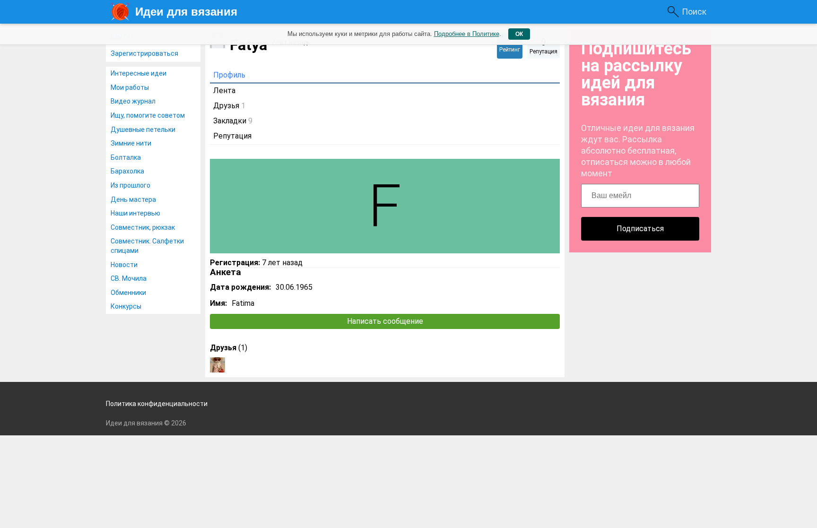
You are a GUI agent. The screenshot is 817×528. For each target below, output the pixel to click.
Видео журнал (133, 101)
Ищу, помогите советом (148, 115)
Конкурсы (126, 306)
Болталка (126, 157)
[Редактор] (217, 364)
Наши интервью (135, 213)
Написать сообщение (385, 321)
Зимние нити (131, 143)
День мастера (133, 199)
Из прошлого (130, 185)
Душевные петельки (143, 129)
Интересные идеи (138, 73)
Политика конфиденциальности (157, 403)
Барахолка (127, 171)
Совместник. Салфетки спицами (147, 245)
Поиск (694, 12)
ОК (519, 34)
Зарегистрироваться (144, 53)
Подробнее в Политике (466, 33)
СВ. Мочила (129, 278)
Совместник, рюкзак (143, 227)
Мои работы (130, 87)
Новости (124, 264)
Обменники (128, 292)
